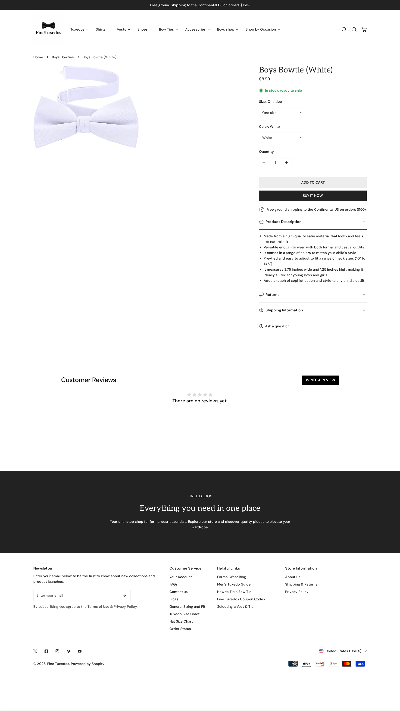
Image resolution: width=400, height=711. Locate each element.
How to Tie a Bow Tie (234, 591)
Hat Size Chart (181, 621)
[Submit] (124, 595)
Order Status (180, 628)
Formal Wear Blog (231, 577)
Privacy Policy (297, 591)
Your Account (180, 577)
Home (38, 57)
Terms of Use (98, 606)
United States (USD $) (343, 651)
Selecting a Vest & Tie (235, 606)
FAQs (173, 584)
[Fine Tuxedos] (48, 29)
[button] (364, 29)
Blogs (173, 599)
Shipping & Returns (301, 584)
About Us (292, 577)
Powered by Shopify (87, 663)
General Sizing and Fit (187, 606)
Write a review (320, 380)
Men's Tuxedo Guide (234, 584)
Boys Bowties (63, 57)
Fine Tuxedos (58, 663)
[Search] (344, 29)
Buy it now (313, 195)
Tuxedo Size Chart (184, 614)
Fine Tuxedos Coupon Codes (241, 599)
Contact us (178, 591)
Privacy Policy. (126, 606)
